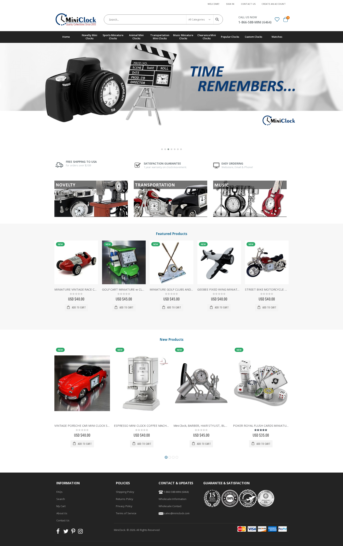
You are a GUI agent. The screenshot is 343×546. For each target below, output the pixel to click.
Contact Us (248, 3)
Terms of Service (126, 513)
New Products (171, 339)
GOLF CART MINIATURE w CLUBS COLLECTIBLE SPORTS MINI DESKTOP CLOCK (76, 289)
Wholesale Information (172, 499)
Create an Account (274, 3)
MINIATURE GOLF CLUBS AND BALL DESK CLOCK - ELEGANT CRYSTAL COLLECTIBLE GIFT (124, 289)
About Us (61, 513)
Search (60, 499)
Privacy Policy (124, 506)
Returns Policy (124, 499)
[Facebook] (59, 532)
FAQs (59, 492)
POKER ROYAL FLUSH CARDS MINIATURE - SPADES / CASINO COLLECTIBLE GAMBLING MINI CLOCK (201, 426)
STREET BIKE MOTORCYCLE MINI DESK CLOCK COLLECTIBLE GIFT (219, 289)
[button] (162, 149)
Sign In (230, 3)
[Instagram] (80, 532)
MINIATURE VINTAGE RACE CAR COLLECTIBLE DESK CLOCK (267, 289)
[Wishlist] (276, 19)
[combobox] (163, 19)
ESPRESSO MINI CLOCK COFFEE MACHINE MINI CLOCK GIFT (82, 426)
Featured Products (171, 233)
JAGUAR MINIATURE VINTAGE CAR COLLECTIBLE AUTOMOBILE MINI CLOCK (261, 426)
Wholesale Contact (170, 506)
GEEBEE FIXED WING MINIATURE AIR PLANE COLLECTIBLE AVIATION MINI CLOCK (171, 289)
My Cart (61, 506)
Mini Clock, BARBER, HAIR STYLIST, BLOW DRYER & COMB (142, 426)
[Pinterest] (73, 532)
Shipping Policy (125, 492)
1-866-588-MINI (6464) (176, 492)
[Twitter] (66, 532)
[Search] (217, 19)
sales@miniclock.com (177, 513)
